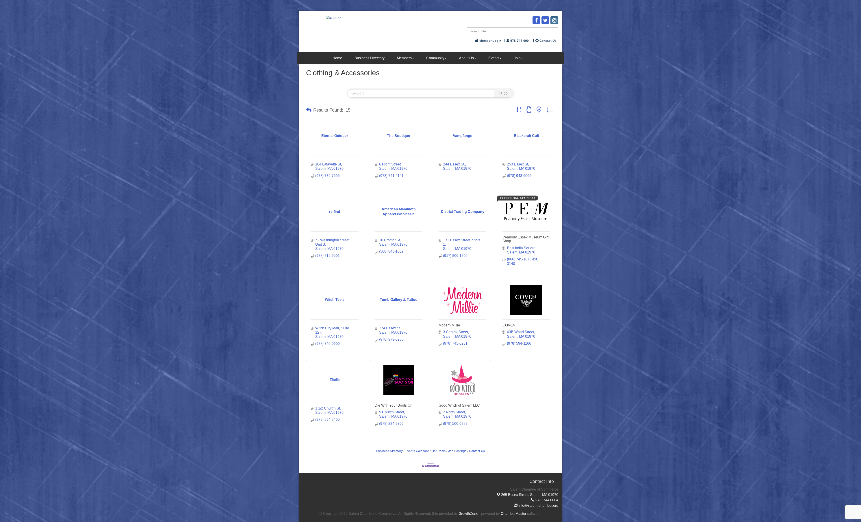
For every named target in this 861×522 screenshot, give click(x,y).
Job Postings (457, 451)
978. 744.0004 (546, 500)
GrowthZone (468, 513)
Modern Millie (449, 325)
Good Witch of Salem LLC (459, 405)
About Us (466, 58)
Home (337, 58)
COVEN (508, 325)
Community (435, 58)
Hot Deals (439, 451)
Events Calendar (417, 451)
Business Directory (369, 58)
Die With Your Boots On (393, 405)
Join (517, 58)
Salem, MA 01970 (529, 495)
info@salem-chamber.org (537, 505)
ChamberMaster (513, 513)
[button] (308, 110)
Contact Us (477, 451)
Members (404, 58)
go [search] (506, 93)
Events (493, 58)
